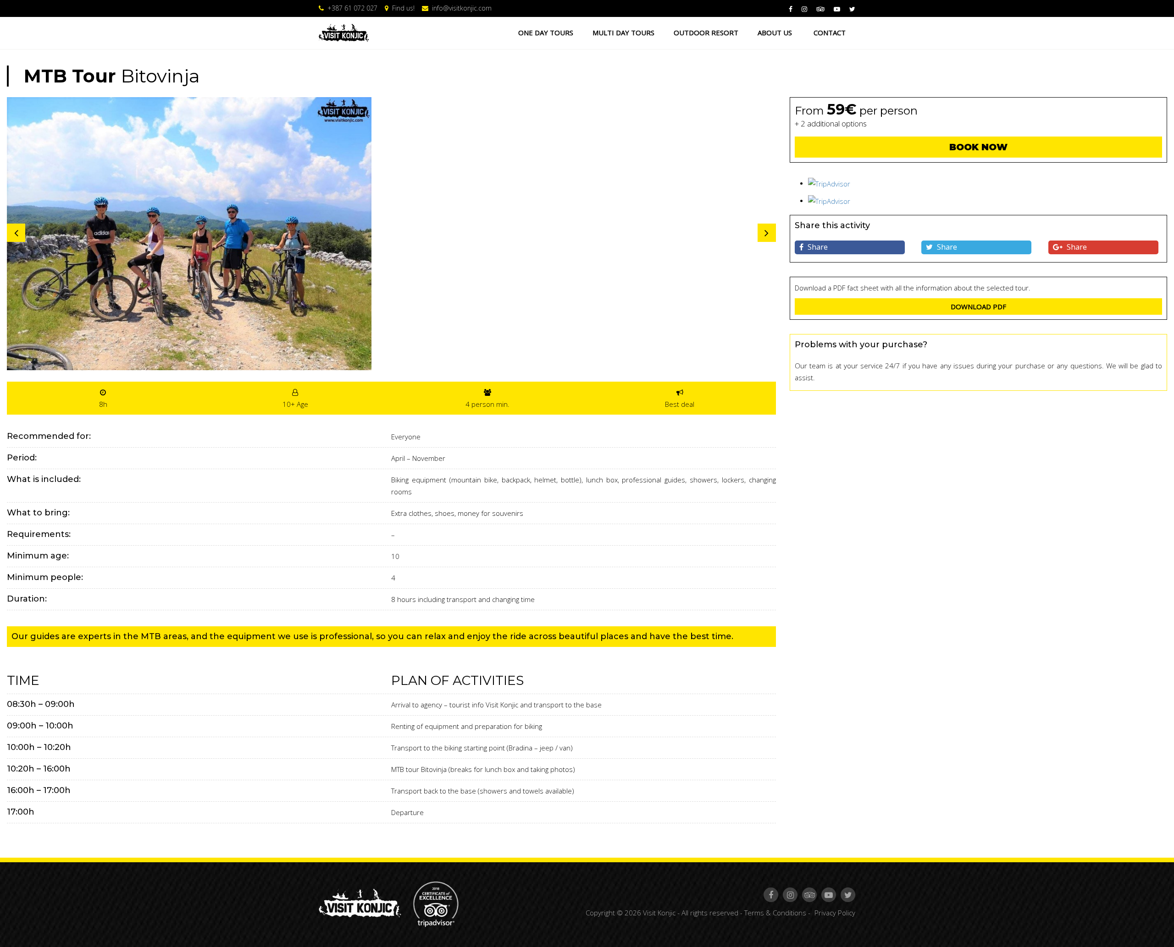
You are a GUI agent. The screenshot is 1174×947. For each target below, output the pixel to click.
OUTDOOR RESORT (706, 32)
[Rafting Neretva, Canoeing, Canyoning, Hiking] (344, 33)
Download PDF (978, 306)
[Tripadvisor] (821, 9)
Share (817, 247)
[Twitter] (852, 9)
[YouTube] (838, 9)
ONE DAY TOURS (545, 32)
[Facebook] (791, 9)
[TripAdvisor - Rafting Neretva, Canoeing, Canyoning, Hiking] (435, 903)
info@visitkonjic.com (461, 8)
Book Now (978, 147)
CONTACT (830, 32)
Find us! (402, 8)
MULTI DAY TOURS (623, 32)
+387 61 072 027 (351, 8)
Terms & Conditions (775, 912)
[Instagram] (805, 9)
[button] (767, 233)
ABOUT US (775, 32)
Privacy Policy (834, 912)
